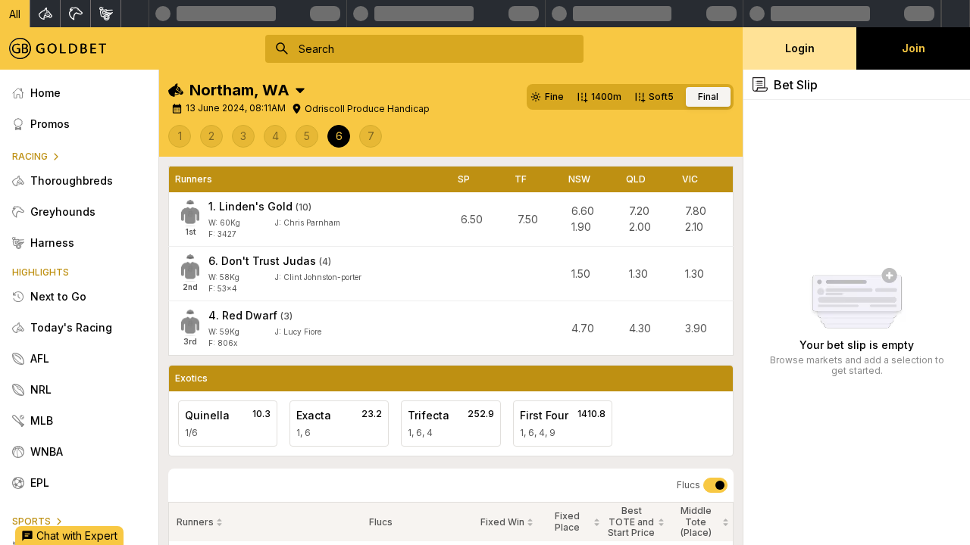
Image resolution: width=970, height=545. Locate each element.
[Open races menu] (300, 90)
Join (913, 48)
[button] (15, 13)
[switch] (715, 485)
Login (800, 48)
